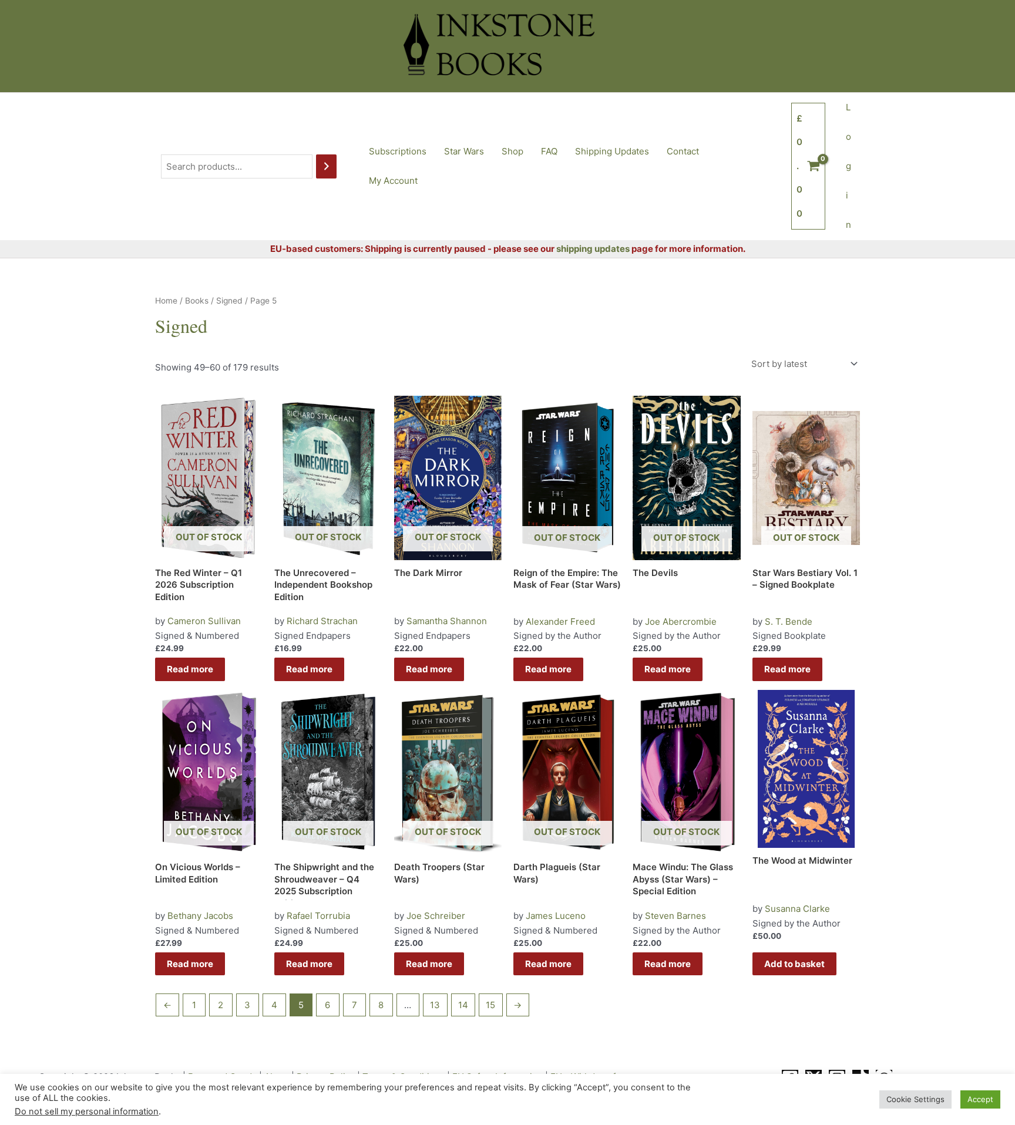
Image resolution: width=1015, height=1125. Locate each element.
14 (463, 1005)
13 (435, 1005)
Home (166, 300)
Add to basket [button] (794, 963)
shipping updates (593, 248)
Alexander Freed (560, 621)
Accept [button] (980, 1099)
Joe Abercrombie (681, 621)
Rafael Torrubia (318, 915)
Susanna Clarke (797, 908)
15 (490, 1005)
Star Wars (464, 151)
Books (197, 300)
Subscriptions (397, 151)
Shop (512, 151)
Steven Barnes (675, 915)
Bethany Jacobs (200, 915)
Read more (190, 669)
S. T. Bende (788, 621)
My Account (393, 180)
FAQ (549, 151)
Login (848, 166)
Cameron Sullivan (204, 621)
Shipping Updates (612, 151)
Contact (683, 151)
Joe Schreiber (435, 915)
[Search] (326, 166)
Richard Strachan (322, 621)
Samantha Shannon (446, 621)
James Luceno (556, 915)
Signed (229, 300)
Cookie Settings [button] (915, 1099)
